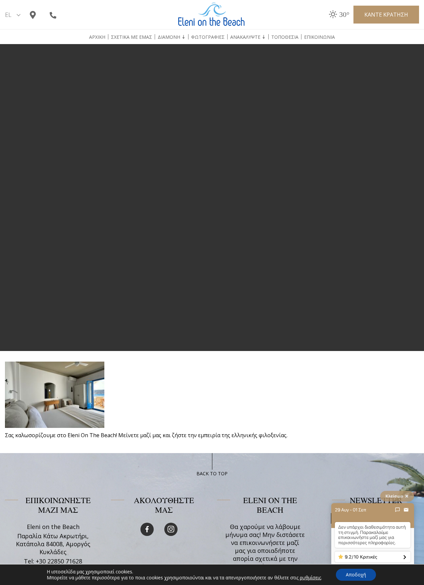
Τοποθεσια (284, 37)
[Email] (406, 509)
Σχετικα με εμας (131, 37)
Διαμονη (169, 37)
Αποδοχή (356, 574)
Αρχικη (97, 37)
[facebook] (147, 529)
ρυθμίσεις (310, 578)
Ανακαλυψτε (245, 37)
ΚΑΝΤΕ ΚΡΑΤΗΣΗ (386, 14)
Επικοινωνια (319, 37)
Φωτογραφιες (208, 37)
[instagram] (171, 529)
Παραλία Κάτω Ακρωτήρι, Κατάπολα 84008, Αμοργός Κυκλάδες (53, 544)
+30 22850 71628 (59, 561)
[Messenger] (397, 509)
